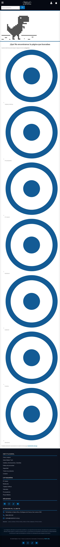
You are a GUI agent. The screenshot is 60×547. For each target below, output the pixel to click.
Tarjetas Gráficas (7, 486)
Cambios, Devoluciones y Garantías (12, 462)
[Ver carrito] (56, 3)
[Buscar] (22, 7)
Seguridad (5, 468)
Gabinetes (5, 489)
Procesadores (6, 492)
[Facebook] (4, 504)
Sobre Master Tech (8, 460)
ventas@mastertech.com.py (12, 518)
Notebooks (6, 483)
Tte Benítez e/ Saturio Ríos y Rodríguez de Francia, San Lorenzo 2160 (23, 512)
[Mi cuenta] (51, 3)
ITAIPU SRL (47, 538)
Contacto (5, 473)
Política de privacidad (8, 465)
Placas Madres (7, 494)
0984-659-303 (9, 515)
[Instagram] (9, 504)
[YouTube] (18, 504)
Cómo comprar (7, 457)
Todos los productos (8, 471)
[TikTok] (13, 504)
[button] (2, 2)
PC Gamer (5, 481)
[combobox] (10, 8)
